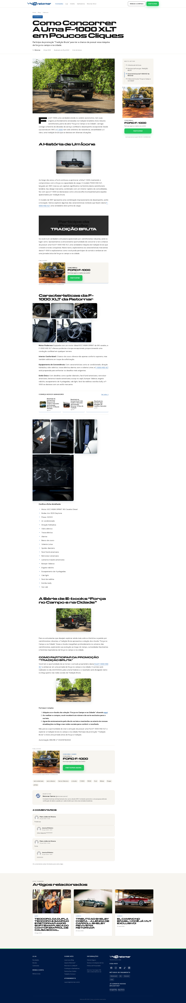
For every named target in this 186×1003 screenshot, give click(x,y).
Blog (39, 12)
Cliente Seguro (91, 960)
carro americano (39, 781)
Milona (102, 781)
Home (34, 12)
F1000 (89, 781)
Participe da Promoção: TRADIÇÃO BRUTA (138, 69)
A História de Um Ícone (134, 65)
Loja (66, 4)
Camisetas (36, 966)
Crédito (72, 4)
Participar (152, 4)
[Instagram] (116, 968)
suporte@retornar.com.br (72, 982)
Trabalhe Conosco (69, 974)
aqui (106, 712)
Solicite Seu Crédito (70, 971)
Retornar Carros (55, 796)
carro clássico (51, 781)
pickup (36, 785)
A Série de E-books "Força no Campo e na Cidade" (139, 80)
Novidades (36, 960)
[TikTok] (124, 968)
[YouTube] (120, 968)
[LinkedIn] (129, 968)
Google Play (113, 990)
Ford (95, 781)
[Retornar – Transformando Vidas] (39, 3)
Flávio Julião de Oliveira (48, 841)
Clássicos (45, 12)
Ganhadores (81, 4)
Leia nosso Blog (69, 960)
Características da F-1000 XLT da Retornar (138, 74)
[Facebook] (111, 968)
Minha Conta (36, 974)
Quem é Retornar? (69, 963)
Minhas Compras (136, 4)
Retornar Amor (91, 4)
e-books (74, 781)
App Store (121, 990)
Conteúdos (59, 4)
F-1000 (60, 129)
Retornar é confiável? (70, 966)
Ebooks (35, 963)
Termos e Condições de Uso (95, 963)
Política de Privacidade (94, 966)
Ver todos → (104, 394)
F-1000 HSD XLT (101, 367)
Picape (109, 781)
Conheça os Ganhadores (72, 968)
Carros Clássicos (63, 781)
